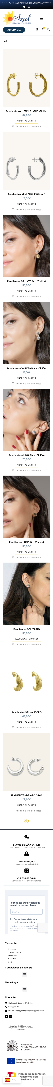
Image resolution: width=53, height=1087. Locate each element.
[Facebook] (24, 7)
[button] (41, 18)
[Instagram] (29, 7)
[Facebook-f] (6, 1016)
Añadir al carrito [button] (26, 121)
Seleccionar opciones (26, 639)
